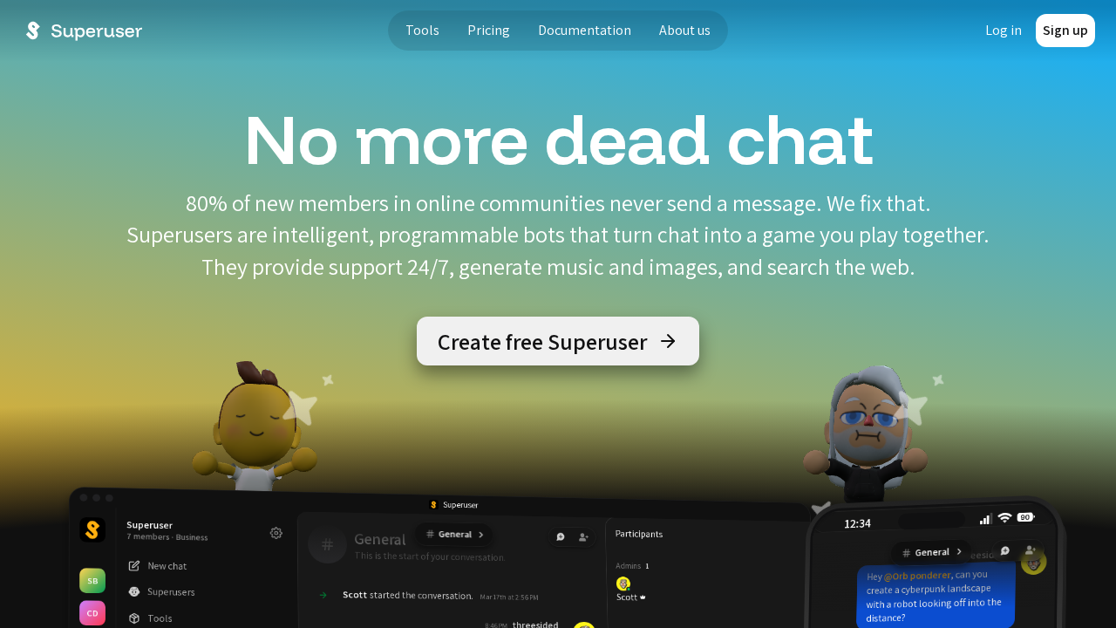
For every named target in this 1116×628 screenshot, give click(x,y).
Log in (1003, 30)
